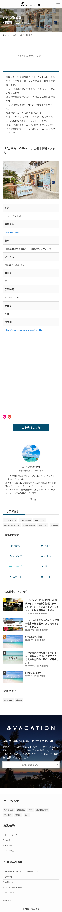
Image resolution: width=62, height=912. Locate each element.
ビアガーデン (10, 845)
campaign (8, 699)
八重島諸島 (10, 520)
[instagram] (35, 499)
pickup (19, 699)
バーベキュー (10, 850)
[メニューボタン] (58, 4)
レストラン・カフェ (13, 834)
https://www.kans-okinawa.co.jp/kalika (24, 330)
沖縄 (39, 520)
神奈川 (42, 525)
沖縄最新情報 (11, 525)
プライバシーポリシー (14, 887)
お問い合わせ (10, 882)
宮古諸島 (25, 520)
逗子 (54, 525)
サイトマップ (10, 892)
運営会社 (8, 876)
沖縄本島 (29, 525)
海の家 (7, 840)
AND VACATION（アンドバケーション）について (24, 871)
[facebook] (26, 499)
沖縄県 (8, 22)
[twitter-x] (31, 499)
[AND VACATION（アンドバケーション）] (31, 4)
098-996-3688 (12, 232)
